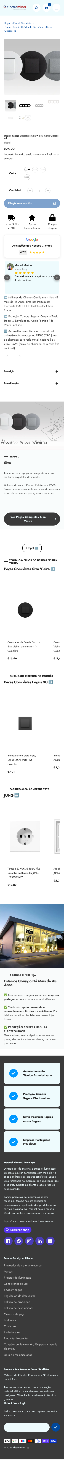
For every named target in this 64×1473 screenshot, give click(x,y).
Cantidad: (15, 190)
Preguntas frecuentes (16, 1338)
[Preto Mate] (27, 169)
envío (29, 154)
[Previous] (8, 356)
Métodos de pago (14, 1314)
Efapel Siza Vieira (22, 23)
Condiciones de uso (16, 1284)
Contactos (10, 1326)
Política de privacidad (17, 1302)
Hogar (7, 23)
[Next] (19, 356)
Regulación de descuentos (19, 1296)
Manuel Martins (23, 265)
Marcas (8, 1271)
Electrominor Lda (21, 1447)
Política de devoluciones (18, 1308)
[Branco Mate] (43, 169)
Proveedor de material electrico (23, 1265)
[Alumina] (27, 177)
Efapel (7, 142)
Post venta (10, 1320)
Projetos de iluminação (17, 1278)
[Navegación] (56, 8)
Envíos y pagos (13, 1290)
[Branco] (35, 169)
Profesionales (12, 1332)
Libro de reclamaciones (18, 1355)
